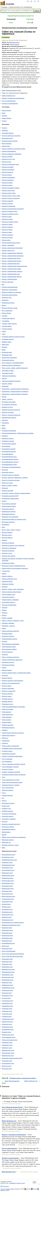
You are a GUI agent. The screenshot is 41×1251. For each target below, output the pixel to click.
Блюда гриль (6, 146)
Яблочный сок (6, 842)
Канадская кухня (7, 933)
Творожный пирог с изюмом (10, 785)
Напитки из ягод (7, 553)
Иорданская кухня (7, 914)
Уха (3, 798)
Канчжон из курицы (8, 412)
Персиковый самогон (8, 602)
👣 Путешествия (4, 1186)
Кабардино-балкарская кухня (11, 925)
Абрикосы (5, 130)
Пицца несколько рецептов (10, 631)
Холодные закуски (7, 816)
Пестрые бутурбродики (9, 605)
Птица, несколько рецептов (10, 657)
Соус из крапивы (7, 759)
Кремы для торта (7, 483)
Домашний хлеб (7, 355)
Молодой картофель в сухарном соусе (14, 519)
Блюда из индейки (7, 167)
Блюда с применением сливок (11, 269)
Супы (3, 777)
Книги (11, 22)
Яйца (3, 847)
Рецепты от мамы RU (8, 691)
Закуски (4, 378)
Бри (3, 284)
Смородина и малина (8, 753)
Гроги (3, 334)
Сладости (5, 743)
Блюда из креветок (8, 180)
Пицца (4, 628)
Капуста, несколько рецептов (11, 415)
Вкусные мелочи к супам (9, 308)
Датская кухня (6, 904)
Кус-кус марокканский (8, 101)
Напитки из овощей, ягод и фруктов (13, 545)
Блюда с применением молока (11, 261)
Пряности (5, 654)
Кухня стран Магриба (8, 951)
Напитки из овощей (8, 543)
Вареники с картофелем (9, 289)
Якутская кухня (6, 1066)
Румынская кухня (7, 995)
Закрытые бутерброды (9, 376)
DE (31, 1)
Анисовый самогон (8, 133)
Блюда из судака (7, 224)
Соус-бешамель (7, 761)
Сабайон (4, 730)
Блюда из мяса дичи (8, 190)
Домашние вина (7, 352)
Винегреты (5, 300)
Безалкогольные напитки (9, 141)
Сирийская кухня (7, 1003)
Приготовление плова (9, 646)
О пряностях (6, 571)
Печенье (4, 612)
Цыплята (4, 821)
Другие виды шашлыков (9, 357)
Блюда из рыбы (7, 216)
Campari (4, 128)
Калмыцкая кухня (7, 930)
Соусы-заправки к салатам (10, 766)
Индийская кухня (7, 912)
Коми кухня (5, 946)
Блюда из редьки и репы (9, 211)
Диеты (4, 349)
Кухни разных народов (9, 503)
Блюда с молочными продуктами (12, 248)
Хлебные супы (6, 808)
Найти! (37, 11)
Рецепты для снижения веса (11, 683)
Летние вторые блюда (9, 506)
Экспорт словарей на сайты (7, 1189)
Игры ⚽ (30, 22)
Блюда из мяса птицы (9, 193)
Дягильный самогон (8, 360)
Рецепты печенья (7, 693)
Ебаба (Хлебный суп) (8, 95)
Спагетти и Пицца (7, 769)
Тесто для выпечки (8, 787)
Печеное (4, 607)
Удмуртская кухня (7, 1021)
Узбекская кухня (7, 1024)
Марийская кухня (7, 967)
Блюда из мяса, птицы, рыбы (11, 195)
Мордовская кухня (7, 980)
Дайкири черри (6, 342)
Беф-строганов (6, 143)
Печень (4, 610)
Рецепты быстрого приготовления (12, 680)
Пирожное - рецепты (8, 626)
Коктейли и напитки (8, 441)
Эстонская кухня (7, 1061)
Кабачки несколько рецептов (11, 409)
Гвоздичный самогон (8, 318)
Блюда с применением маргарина (12, 255)
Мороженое (5, 524)
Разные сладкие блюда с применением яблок (16, 672)
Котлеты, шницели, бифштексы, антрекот (15, 477)
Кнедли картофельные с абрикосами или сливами (17, 433)
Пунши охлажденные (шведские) (12, 659)
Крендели (5, 488)
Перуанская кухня (7, 990)
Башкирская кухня (7, 878)
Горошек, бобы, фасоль (9, 323)
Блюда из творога (7, 227)
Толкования (11, 19)
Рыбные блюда (6, 722)
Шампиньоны (6, 832)
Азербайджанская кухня (9, 860)
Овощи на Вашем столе (9, 579)
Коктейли (5, 436)
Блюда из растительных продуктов (13, 208)
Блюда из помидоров (8, 206)
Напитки (4, 115)
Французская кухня (8, 1034)
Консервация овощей (8, 449)
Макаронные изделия (8, 511)
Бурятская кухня (7, 891)
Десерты (4, 347)
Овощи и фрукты (7, 576)
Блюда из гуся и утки (8, 159)
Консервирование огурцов (10, 462)
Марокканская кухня (13, 42)
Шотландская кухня (8, 1053)
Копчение (5, 469)
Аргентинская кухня (8, 870)
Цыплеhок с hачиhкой (8, 819)
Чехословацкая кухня (8, 1037)
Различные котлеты (8, 662)
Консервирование (7, 454)
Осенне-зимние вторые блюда (11, 592)
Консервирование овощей (10, 459)
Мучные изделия (7, 532)
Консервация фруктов (9, 451)
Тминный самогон (7, 790)
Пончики (4, 641)
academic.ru (7, 3)
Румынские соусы (7, 704)
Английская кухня (7, 867)
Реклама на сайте (20, 1183)
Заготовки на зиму (7, 373)
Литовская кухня (7, 964)
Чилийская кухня (7, 1042)
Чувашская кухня (7, 1045)
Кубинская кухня (7, 948)
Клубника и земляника (9, 430)
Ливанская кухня (7, 961)
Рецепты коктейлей (8, 688)
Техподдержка (12, 1183)
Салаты (4, 121)
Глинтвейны (5, 321)
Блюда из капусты (7, 172)
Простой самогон (7, 652)
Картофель (5, 423)
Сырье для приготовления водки (12, 782)
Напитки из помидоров (9, 548)
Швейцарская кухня (8, 1050)
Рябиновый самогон (8, 727)
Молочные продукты (8, 522)
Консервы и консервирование (11, 467)
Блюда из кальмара (8, 169)
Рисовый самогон (7, 699)
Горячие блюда (6, 326)
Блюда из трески (7, 229)
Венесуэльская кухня (8, 896)
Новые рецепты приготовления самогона (15, 568)
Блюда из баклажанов (9, 151)
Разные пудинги (7, 670)
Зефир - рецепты (7, 399)
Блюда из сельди (7, 219)
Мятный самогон (7, 537)
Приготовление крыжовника (10, 644)
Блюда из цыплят (7, 237)
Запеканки (5, 386)
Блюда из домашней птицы (10, 164)
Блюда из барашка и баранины (11, 154)
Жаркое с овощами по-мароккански (13, 98)
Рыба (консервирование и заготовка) (13, 706)
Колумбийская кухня (8, 943)
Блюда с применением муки (11, 263)
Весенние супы (6, 297)
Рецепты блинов (7, 678)
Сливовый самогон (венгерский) (12, 748)
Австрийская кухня (8, 857)
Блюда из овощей (7, 201)
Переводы (30, 19)
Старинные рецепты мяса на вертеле (14, 774)
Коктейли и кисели (7, 438)
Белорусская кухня (8, 880)
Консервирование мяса (9, 456)
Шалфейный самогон (8, 829)
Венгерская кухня (7, 893)
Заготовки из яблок (8, 370)
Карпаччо (5, 420)
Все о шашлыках (7, 310)
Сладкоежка (5, 740)
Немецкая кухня (7, 982)
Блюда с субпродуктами (9, 279)
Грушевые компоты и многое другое (13, 336)
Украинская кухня (7, 1027)
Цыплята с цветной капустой (11, 824)
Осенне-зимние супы (8, 594)
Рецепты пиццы (7, 696)
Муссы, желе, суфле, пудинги (11, 530)
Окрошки (4, 586)
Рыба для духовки (7, 709)
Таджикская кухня (7, 1006)
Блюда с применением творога (11, 276)
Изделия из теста (7, 407)
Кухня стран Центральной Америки (13, 954)
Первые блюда (6, 118)
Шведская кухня (7, 1047)
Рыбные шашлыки (7, 725)
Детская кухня (6, 907)
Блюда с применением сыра (11, 274)
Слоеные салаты (7, 751)
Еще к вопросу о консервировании (13, 362)
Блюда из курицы (7, 182)
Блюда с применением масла (11, 258)
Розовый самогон (7, 701)
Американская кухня (8, 865)
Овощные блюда (7, 581)
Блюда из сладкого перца (10, 222)
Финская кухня (6, 1032)
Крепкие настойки (7, 490)
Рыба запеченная (7, 714)
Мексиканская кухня (8, 972)
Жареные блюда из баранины (11, 365)
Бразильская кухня (8, 888)
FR (38, 1)
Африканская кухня (8, 875)
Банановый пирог (7, 138)
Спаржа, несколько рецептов (11, 772)
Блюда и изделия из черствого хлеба (13, 148)
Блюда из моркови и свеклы (10, 188)
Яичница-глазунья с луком (10, 845)
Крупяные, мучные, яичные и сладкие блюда (16, 493)
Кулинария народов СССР (10, 496)
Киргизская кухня (7, 938)
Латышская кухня (7, 959)
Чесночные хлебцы (8, 826)
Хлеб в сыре (6, 806)
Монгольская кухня (8, 977)
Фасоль (4, 800)
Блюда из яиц (6, 240)
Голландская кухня (8, 899)
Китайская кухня (7, 940)
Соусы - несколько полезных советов (13, 764)
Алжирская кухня (7, 862)
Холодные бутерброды (9, 813)
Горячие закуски (7, 329)
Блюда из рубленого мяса (10, 214)
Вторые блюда (14, 44)
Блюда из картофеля (8, 177)
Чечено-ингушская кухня (9, 1040)
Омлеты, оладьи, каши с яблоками (13, 589)
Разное (4, 667)
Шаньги (4, 834)
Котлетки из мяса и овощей (10, 475)
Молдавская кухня (7, 974)
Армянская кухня (7, 873)
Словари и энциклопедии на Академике (16, 7)
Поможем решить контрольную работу (23, 1078)
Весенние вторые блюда (9, 295)
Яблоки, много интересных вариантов (14, 837)
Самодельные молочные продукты (13, 733)
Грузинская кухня (7, 901)
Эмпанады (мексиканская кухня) (12, 1058)
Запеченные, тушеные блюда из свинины (15, 394)
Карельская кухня (7, 935)
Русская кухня (6, 998)
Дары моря (5, 344)
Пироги (4, 615)
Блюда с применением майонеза (12, 253)
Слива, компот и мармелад (10, 746)
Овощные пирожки (8, 584)
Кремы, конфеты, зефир (9, 485)
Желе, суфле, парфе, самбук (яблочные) (15, 368)
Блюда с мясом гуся (8, 250)
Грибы (4, 331)
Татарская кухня (7, 1008)
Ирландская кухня (7, 920)
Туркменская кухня (8, 1019)
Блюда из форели (7, 235)
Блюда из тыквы (7, 232)
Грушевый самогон (8, 339)
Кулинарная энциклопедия (10, 498)
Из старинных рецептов (9, 404)
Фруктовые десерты (8, 803)
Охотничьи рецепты (8, 597)
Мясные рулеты (7, 535)
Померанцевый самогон (9, 639)
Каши (3, 113)
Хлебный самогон (7, 811)
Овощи (4, 573)
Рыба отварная (6, 717)
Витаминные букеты (8, 302)
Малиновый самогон (8, 514)
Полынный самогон (8, 636)
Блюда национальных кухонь (11, 242)
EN (28, 1)
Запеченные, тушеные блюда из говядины (15, 391)
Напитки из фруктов (8, 550)
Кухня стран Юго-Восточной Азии (12, 956)
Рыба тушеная (6, 719)
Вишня (4, 305)
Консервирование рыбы (9, 464)
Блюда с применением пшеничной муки (14, 266)
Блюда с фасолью (7, 282)
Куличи (4, 501)
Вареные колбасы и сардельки (11, 292)
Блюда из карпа (7, 175)
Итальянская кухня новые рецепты (13, 922)
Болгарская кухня (7, 886)
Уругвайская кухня (7, 1029)
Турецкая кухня (7, 1016)
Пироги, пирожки (7, 618)
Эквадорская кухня (8, 1055)
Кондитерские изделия (9, 443)
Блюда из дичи (6, 162)
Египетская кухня (7, 909)
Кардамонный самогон (9, 417)
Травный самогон (7, 795)
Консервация (6, 446)
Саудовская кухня (7, 1000)
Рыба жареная (6, 712)
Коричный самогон (8, 472)
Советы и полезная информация (12, 756)
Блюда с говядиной (8, 245)
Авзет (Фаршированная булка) (11, 90)
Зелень (4, 396)
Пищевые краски (7, 633)
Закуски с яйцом (7, 383)
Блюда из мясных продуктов (11, 198)
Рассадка (5, 675)
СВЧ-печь (5, 738)
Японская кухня (7, 1068)
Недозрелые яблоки (8, 563)
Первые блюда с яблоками (10, 599)
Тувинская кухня (7, 1011)
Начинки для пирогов (8, 556)
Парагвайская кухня (8, 987)
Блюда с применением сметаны (12, 271)
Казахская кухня (7, 927)
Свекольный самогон (8, 735)
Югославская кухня (8, 1063)
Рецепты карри (6, 686)
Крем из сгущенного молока (10, 480)
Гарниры (4, 315)
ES (35, 1)
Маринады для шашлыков (10, 516)
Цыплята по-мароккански (10, 103)
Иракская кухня (7, 917)
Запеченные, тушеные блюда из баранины (15, 389)
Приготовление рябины (9, 649)
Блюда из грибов (7, 156)
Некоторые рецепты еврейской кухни (13, 565)
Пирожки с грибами (8, 623)
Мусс (3, 527)
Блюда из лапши (7, 185)
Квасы (4, 428)
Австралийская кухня (8, 854)
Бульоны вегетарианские (10, 287)
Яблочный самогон (8, 840)
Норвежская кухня (7, 985)
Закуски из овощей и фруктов (11, 381)
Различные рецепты (8, 665)
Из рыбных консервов (8, 402)
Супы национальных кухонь (10, 780)
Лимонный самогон (8, 509)
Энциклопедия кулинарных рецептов (20, 16)
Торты (4, 793)
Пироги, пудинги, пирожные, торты (13, 620)
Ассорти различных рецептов (11, 135)
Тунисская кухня (7, 1014)
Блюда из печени (7, 203)
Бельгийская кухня (8, 883)
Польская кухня (7, 993)
